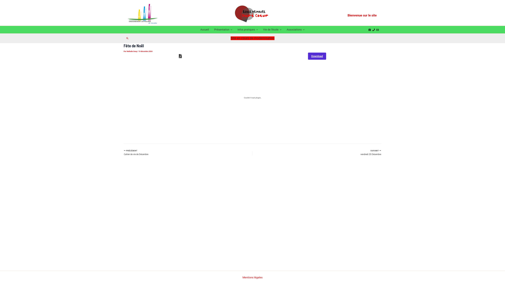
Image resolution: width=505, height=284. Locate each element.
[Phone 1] (373, 30)
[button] (230, 29)
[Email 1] (377, 30)
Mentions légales (252, 277)
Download (317, 56)
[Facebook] (369, 30)
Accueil (204, 29)
